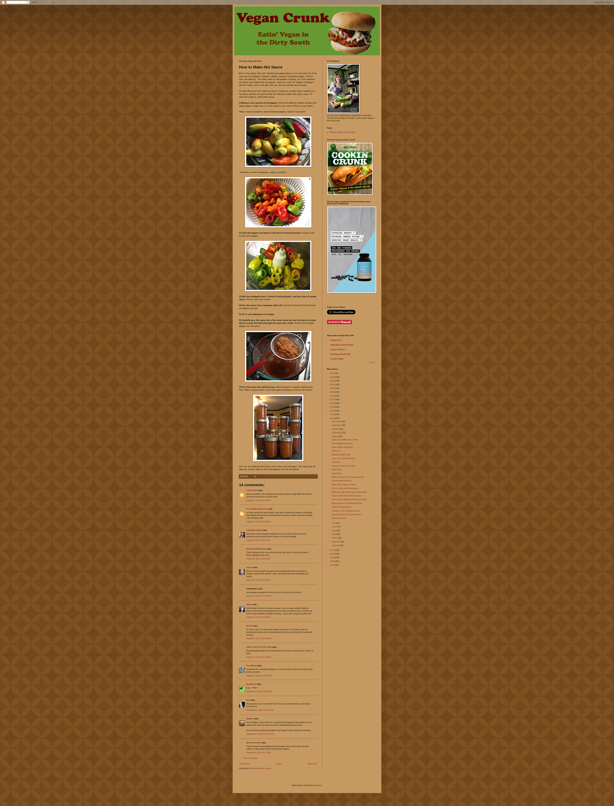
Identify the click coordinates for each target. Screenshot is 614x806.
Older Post (312, 764)
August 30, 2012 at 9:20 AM (258, 559)
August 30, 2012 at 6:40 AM (258, 500)
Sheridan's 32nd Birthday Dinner (346, 511)
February (336, 542)
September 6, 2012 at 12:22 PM (260, 734)
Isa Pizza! (336, 451)
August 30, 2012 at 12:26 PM (258, 596)
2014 (332, 411)
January (336, 545)
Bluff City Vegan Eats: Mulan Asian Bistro (349, 492)
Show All (372, 362)
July (334, 523)
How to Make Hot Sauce (342, 443)
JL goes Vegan (337, 359)
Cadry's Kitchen (337, 349)
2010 (332, 554)
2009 (332, 557)
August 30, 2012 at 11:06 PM (258, 657)
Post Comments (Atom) (261, 768)
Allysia (249, 567)
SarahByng (251, 665)
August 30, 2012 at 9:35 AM (258, 580)
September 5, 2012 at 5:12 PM (259, 691)
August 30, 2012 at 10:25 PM (258, 638)
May (334, 530)
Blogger (318, 785)
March (335, 538)
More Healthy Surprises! (342, 447)
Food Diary (336, 469)
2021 (332, 384)
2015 (332, 407)
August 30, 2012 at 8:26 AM (258, 522)
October (335, 429)
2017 (332, 399)
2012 (332, 418)
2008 (332, 561)
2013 (332, 414)
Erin (248, 700)
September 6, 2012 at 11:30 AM (259, 710)
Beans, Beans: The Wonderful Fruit (347, 503)
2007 (332, 565)
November (337, 425)
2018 (332, 396)
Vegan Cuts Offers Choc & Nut (345, 440)
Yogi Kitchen (252, 490)
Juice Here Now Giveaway (343, 458)
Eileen (249, 604)
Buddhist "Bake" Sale (341, 455)
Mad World (336, 473)
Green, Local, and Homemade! (345, 488)
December (337, 421)
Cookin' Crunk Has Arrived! (343, 466)
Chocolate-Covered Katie (341, 345)
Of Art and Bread (339, 518)
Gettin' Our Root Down (341, 507)
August (335, 436)
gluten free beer (253, 743)
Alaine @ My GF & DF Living (259, 647)
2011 (332, 550)
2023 (332, 377)
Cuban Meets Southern (342, 481)
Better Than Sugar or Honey (344, 485)
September (337, 433)
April (334, 534)
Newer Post (245, 764)
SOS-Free (336, 462)
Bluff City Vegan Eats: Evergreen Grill (348, 477)
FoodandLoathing (254, 530)
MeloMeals (251, 684)
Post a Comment (250, 758)
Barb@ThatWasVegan (256, 549)
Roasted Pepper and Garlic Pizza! (346, 514)
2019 (332, 392)
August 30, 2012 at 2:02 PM (258, 617)
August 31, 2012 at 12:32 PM (258, 676)
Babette (249, 719)
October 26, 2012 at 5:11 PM (258, 752)
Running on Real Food (340, 354)
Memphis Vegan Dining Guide (342, 132)
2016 (332, 403)
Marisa (249, 626)
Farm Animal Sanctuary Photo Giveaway (349, 499)
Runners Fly (335, 340)
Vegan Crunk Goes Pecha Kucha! (346, 496)
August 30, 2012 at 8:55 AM (258, 540)
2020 (332, 388)
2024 (332, 373)
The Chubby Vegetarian (256, 509)
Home (278, 764)
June (334, 527)
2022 (332, 381)
